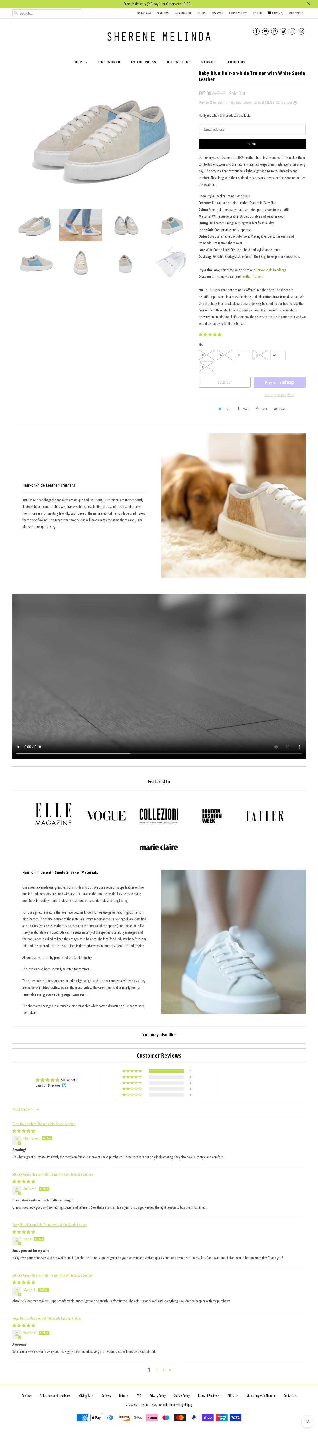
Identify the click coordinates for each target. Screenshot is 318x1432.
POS (160, 1404)
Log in (257, 13)
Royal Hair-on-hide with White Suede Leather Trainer (46, 1318)
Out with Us (179, 62)
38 (238, 355)
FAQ (139, 1395)
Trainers (163, 13)
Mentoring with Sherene (261, 1395)
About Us (237, 62)
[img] (23, 1130)
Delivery (106, 1395)
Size (201, 344)
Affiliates (233, 1395)
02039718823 (238, 13)
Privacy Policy (158, 1395)
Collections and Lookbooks (55, 1395)
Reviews (26, 1395)
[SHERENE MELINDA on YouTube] (265, 31)
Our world (109, 62)
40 (274, 355)
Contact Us (290, 1395)
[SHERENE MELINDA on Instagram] (283, 31)
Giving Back (86, 1395)
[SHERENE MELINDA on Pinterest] (274, 31)
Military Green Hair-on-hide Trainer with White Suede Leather (52, 1174)
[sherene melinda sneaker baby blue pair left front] (103, 137)
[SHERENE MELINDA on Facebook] (256, 31)
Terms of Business (208, 1395)
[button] (210, 334)
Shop (78, 62)
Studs (202, 13)
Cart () (277, 13)
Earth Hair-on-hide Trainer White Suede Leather (43, 1123)
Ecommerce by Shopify (179, 1404)
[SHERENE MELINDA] (159, 38)
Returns (123, 1395)
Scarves (217, 13)
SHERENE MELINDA (146, 1404)
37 (220, 355)
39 (256, 355)
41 (202, 366)
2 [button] (157, 1369)
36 (202, 355)
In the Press (143, 62)
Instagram (144, 13)
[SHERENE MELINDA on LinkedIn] (292, 31)
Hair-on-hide (183, 13)
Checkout (296, 13)
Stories (209, 62)
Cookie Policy (182, 1395)
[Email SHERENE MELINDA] (301, 31)
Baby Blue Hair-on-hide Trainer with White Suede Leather (49, 1224)
